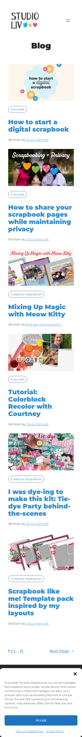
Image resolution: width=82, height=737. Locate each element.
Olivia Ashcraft (37, 140)
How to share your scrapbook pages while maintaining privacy (40, 218)
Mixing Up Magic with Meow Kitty (37, 310)
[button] (75, 674)
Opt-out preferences (30, 731)
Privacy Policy (55, 731)
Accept (41, 720)
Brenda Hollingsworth (43, 324)
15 (21, 651)
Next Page (61, 651)
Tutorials (18, 109)
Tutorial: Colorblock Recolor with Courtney (30, 403)
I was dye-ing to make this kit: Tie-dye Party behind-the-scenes (39, 502)
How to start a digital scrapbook (38, 126)
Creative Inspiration (26, 294)
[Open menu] (68, 20)
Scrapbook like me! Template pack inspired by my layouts (41, 602)
